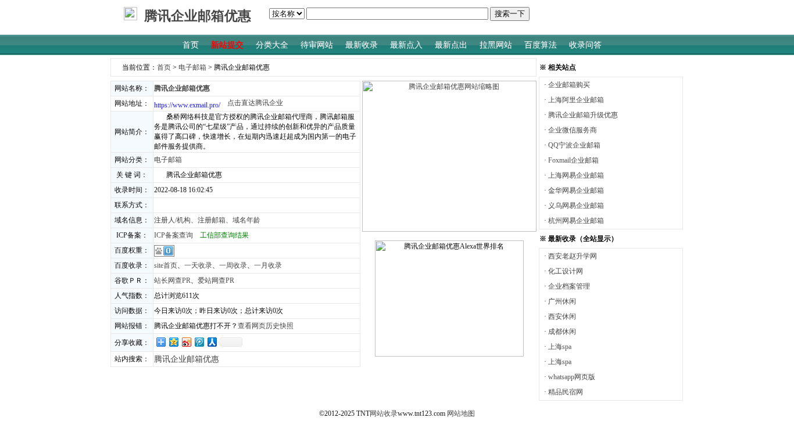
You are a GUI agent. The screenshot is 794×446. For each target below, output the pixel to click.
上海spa (559, 347)
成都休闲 (562, 332)
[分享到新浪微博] (186, 341)
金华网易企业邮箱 (576, 190)
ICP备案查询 (173, 235)
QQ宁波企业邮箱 (574, 145)
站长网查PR (172, 280)
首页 (164, 67)
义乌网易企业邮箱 (576, 206)
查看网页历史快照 (266, 326)
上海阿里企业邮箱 (576, 100)
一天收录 (198, 265)
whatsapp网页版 (571, 377)
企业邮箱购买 (569, 85)
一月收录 (268, 265)
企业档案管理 (569, 286)
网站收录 (384, 413)
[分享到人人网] (211, 341)
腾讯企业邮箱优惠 (186, 359)
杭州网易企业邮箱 (576, 221)
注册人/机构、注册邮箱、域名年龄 (207, 220)
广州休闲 (562, 301)
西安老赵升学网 (572, 256)
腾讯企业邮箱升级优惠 (583, 115)
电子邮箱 (192, 67)
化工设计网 (565, 271)
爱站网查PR (216, 280)
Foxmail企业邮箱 (573, 160)
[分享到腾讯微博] (198, 341)
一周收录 (233, 265)
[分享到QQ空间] (173, 341)
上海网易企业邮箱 (576, 175)
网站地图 (461, 413)
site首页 (165, 265)
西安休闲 (562, 316)
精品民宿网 (565, 392)
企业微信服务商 (572, 130)
